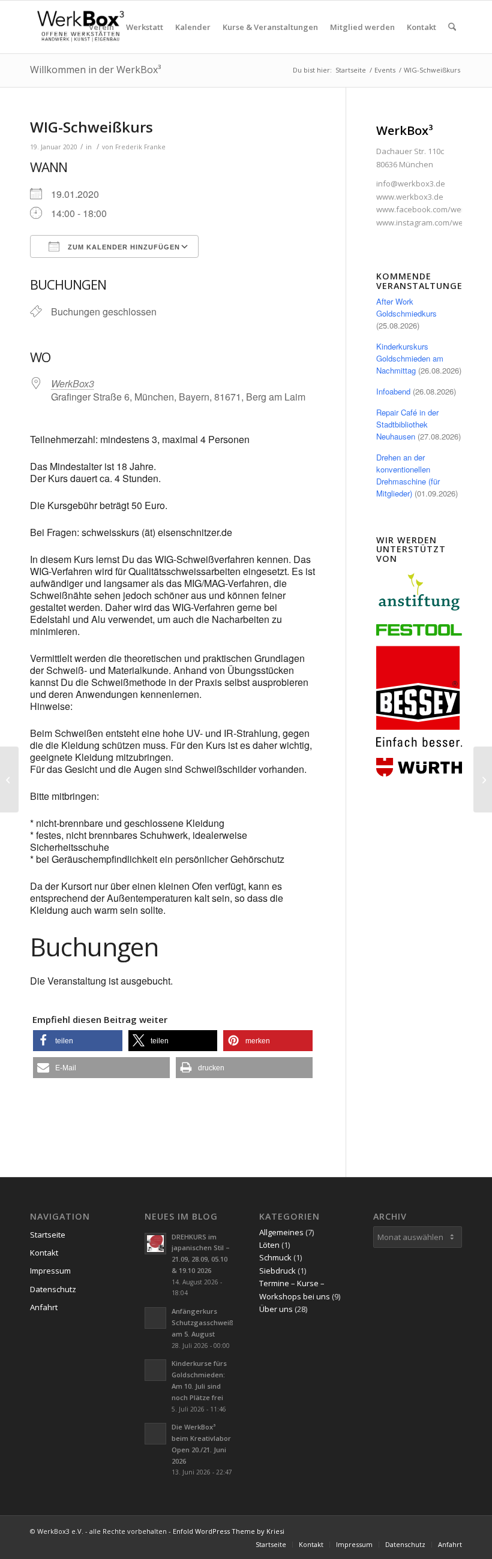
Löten (269, 1244)
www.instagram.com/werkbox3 (432, 222)
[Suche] (452, 27)
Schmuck (275, 1257)
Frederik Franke (140, 147)
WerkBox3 (72, 383)
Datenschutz (53, 1289)
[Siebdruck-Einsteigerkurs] (9, 779)
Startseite (47, 1234)
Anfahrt (44, 1307)
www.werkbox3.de (409, 196)
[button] (77, 1040)
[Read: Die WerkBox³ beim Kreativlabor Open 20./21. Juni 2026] (155, 1433)
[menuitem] (101, 27)
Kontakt (44, 1252)
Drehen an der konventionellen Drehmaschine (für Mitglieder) (408, 475)
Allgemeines (281, 1232)
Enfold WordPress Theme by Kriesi (228, 1531)
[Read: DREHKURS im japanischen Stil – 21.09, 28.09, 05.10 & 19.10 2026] (155, 1243)
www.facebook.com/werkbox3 (431, 209)
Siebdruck (277, 1270)
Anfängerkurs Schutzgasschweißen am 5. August (207, 1322)
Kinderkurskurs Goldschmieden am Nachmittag (409, 358)
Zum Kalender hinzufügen (122, 247)
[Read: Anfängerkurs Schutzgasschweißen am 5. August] (155, 1318)
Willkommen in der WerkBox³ (95, 69)
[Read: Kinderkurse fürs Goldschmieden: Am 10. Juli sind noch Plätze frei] (155, 1370)
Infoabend (393, 391)
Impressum (50, 1270)
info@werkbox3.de (410, 183)
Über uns (276, 1309)
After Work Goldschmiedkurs (406, 307)
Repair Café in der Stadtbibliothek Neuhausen (407, 424)
